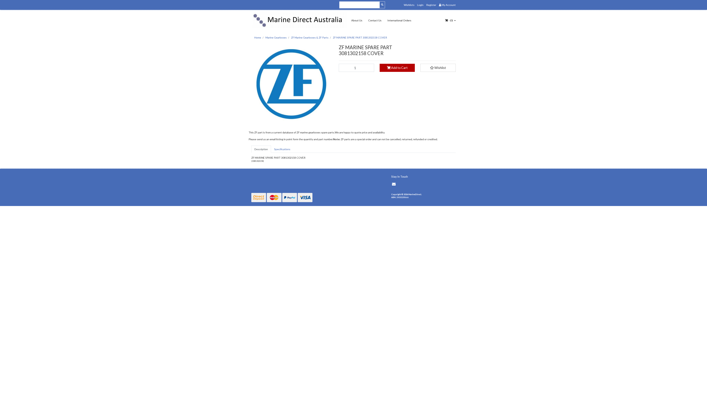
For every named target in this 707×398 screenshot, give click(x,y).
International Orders (399, 20)
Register (431, 4)
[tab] (261, 149)
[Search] (382, 4)
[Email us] (394, 184)
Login (420, 4)
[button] (438, 68)
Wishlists (409, 4)
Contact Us (374, 20)
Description (261, 149)
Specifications (282, 149)
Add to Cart (399, 68)
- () (450, 20)
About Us (356, 20)
